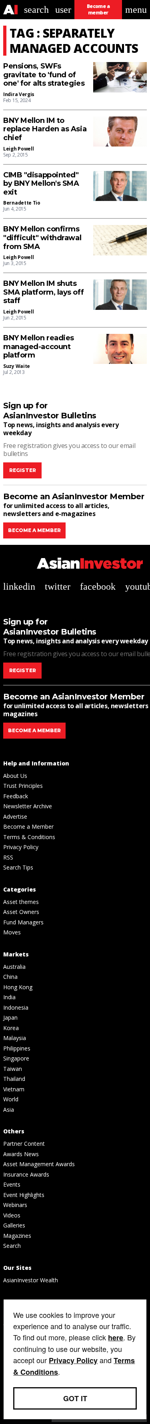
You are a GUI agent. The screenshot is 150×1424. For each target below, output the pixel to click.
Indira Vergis (18, 94)
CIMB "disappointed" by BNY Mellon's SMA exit (41, 184)
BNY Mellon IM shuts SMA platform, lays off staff (43, 292)
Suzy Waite (16, 366)
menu (136, 9)
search (36, 9)
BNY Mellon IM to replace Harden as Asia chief (44, 129)
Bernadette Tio (21, 202)
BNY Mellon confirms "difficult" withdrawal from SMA (42, 238)
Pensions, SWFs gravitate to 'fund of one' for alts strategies (43, 75)
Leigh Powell (18, 148)
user (63, 9)
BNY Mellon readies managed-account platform (38, 347)
